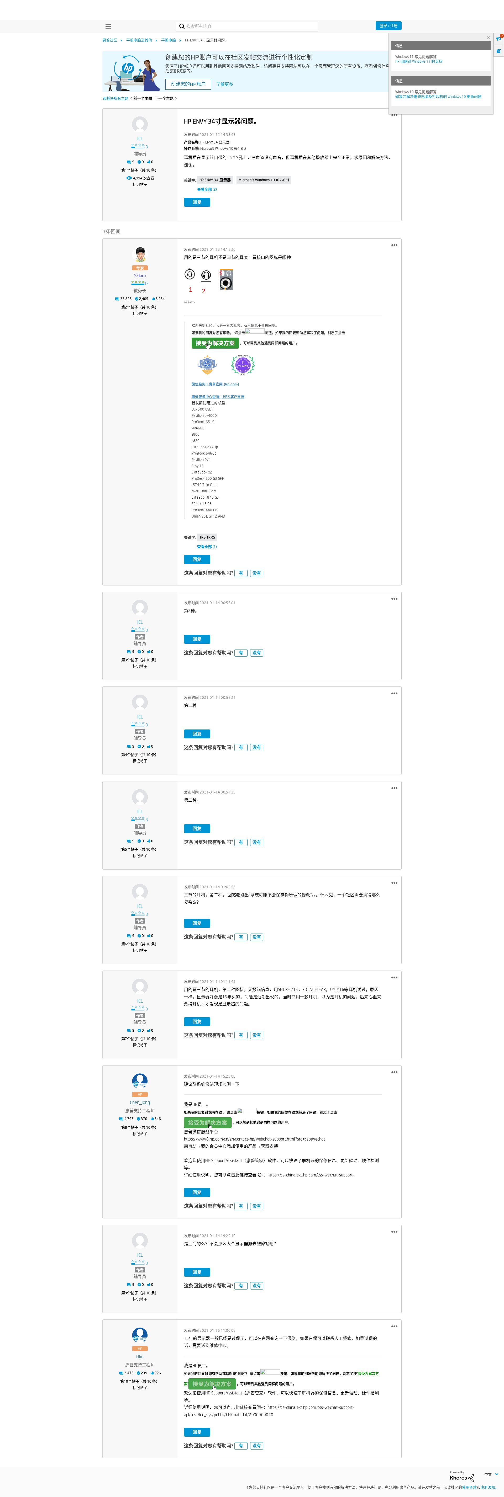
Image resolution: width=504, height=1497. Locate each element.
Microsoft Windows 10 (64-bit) (264, 180)
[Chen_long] (140, 1081)
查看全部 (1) (207, 546)
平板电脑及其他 (139, 40)
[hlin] (140, 1335)
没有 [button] (257, 573)
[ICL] (140, 124)
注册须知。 (489, 1487)
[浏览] (106, 26)
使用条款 (469, 1487)
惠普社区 (109, 40)
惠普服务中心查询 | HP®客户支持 (218, 397)
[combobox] (247, 26)
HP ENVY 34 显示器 (215, 180)
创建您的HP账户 (188, 84)
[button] (394, 115)
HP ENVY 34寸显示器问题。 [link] (206, 40)
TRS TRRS (207, 537)
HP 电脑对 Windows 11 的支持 (418, 61)
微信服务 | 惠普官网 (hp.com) (215, 384)
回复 (197, 202)
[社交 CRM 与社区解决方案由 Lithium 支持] (462, 1476)
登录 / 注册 (388, 25)
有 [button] (241, 573)
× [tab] (488, 37)
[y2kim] (140, 254)
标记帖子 (140, 184)
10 (126, 1381)
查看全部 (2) (207, 189)
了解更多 (224, 84)
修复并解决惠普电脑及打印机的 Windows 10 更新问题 (438, 96)
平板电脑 (168, 40)
